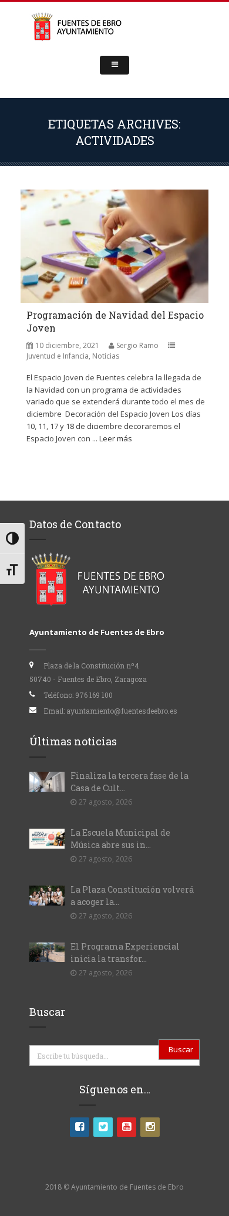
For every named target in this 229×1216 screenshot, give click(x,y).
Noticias (105, 356)
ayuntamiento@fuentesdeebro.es (121, 710)
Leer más (115, 438)
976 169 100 (94, 695)
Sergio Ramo (137, 345)
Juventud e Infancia (57, 356)
